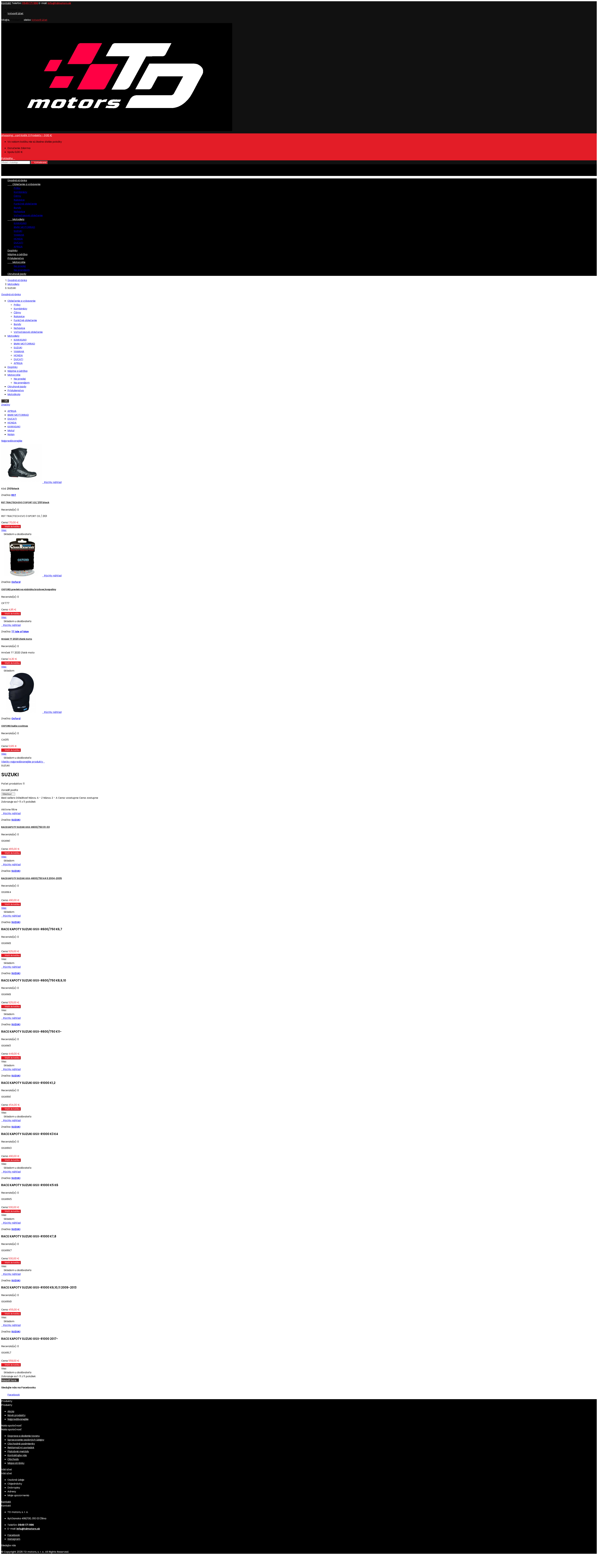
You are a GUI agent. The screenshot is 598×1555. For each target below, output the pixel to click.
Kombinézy (20, 192)
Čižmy (17, 196)
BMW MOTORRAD (24, 227)
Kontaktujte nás (17, 1455)
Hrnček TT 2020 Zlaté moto (16, 639)
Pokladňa (8, 158)
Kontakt (6, 3)
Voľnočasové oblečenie (28, 215)
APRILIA (18, 246)
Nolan (10, 434)
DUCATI (18, 243)
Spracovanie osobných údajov (25, 1440)
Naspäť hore (10, 1380)
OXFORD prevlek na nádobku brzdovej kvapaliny (28, 589)
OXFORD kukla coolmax (14, 725)
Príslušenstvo (15, 258)
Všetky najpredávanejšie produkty (23, 761)
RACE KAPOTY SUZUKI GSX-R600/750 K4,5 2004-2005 (31, 878)
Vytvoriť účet (15, 13)
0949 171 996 (30, 3)
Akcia (10, 1411)
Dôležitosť (8, 794)
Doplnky (12, 250)
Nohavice (19, 211)
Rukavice (19, 200)
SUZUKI (18, 231)
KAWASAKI (20, 223)
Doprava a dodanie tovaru (23, 1436)
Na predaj (20, 266)
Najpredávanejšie (11, 441)
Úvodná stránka (11, 294)
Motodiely (15, 219)
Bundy (17, 207)
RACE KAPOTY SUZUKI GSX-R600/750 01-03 (25, 827)
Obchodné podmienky (21, 1443)
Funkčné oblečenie (25, 204)
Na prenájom (22, 270)
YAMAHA (19, 235)
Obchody (13, 1459)
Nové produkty (16, 1415)
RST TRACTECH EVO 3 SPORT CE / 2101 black (25, 502)
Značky (5, 404)
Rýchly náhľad (52, 482)
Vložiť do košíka (10, 526)
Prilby (17, 188)
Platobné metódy (18, 1451)
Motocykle (16, 262)
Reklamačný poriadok (20, 1447)
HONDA (18, 239)
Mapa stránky (15, 1463)
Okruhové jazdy (16, 274)
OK (5, 401)
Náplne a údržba (17, 254)
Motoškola (13, 394)
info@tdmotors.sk (59, 3)
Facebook (13, 1395)
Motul (10, 430)
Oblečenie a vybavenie (23, 184)
